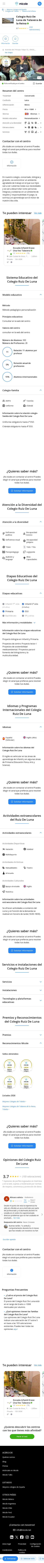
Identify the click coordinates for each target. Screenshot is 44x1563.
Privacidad (22, 1544)
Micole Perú (7, 1512)
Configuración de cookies (35, 1545)
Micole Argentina (9, 1503)
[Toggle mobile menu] (3, 3)
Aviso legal (6, 1544)
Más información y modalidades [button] (17, 622)
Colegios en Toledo (12, 11)
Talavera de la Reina (29, 11)
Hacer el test (22, 1436)
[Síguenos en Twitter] (16, 1537)
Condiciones (7, 1550)
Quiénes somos (8, 1457)
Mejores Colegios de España (16, 9)
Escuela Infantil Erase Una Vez (23, 249)
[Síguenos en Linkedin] (11, 1537)
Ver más (38, 213)
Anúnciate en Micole (10, 1470)
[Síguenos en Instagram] (27, 1537)
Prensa (5, 1466)
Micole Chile (7, 1508)
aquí (15, 1329)
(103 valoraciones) (34, 28)
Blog (4, 1461)
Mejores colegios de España (13, 1487)
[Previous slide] (2, 1214)
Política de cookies (22, 1551)
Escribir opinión (9, 1239)
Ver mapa (8, 52)
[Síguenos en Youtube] (32, 1537)
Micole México (8, 1499)
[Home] (3, 9)
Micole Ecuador (8, 1517)
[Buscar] (40, 4)
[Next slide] (42, 1214)
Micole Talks (7, 1475)
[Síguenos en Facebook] (21, 1537)
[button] (22, 295)
